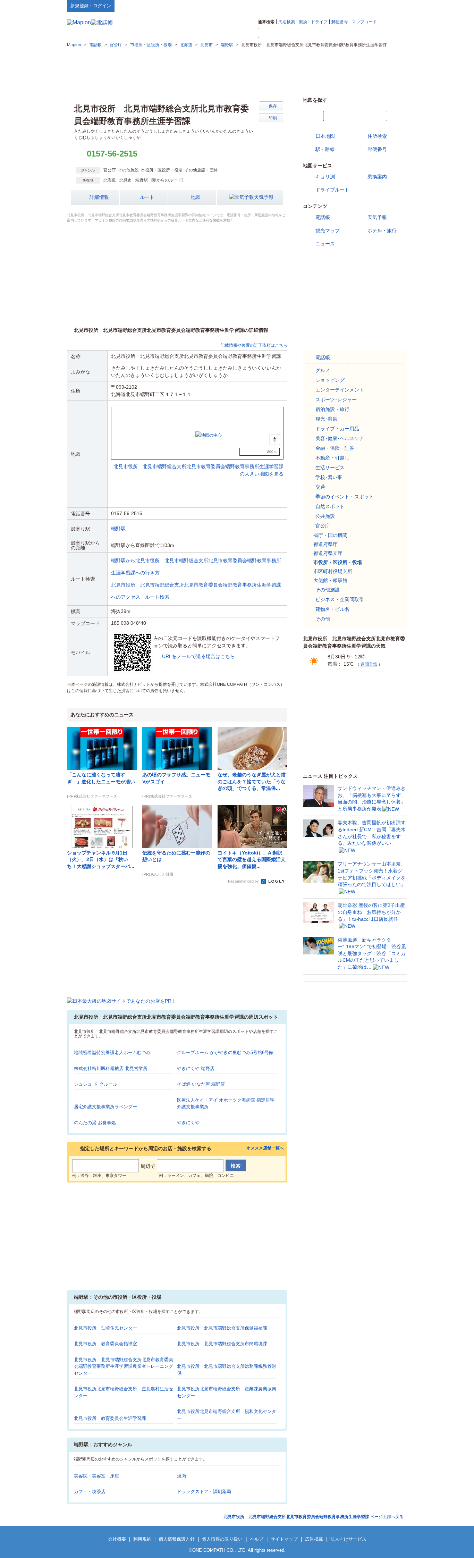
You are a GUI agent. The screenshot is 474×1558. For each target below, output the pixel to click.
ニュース (325, 243)
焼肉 (181, 1476)
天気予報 (263, 197)
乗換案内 (377, 176)
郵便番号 (339, 21)
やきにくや (188, 1122)
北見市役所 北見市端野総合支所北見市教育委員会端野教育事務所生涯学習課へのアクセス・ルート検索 (196, 591)
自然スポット (330, 506)
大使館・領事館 (330, 580)
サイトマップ (395, 5)
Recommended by (244, 881)
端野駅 (141, 180)
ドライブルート (332, 190)
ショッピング (330, 380)
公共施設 (325, 516)
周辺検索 (286, 21)
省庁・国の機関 (330, 535)
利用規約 (142, 1539)
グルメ (322, 370)
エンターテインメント (339, 390)
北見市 (125, 180)
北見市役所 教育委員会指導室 (105, 1343)
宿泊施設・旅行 (332, 409)
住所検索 (377, 136)
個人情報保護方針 (177, 1539)
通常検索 (266, 21)
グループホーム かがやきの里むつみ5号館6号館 (225, 1052)
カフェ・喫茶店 (89, 1491)
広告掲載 (314, 1539)
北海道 (109, 180)
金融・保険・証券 (334, 448)
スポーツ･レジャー (336, 399)
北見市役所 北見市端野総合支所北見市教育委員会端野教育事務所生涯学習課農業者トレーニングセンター (123, 1366)
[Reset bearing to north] (275, 440)
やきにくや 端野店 (195, 1068)
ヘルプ (374, 5)
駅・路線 (325, 149)
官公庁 (109, 170)
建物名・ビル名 (332, 609)
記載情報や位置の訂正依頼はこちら (254, 345)
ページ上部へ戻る (313, 1516)
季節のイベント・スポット (344, 496)
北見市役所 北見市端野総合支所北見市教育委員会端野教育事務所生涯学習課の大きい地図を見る (198, 463)
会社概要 (117, 1539)
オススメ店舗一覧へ (265, 1148)
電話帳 (322, 217)
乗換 (303, 21)
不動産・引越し (332, 458)
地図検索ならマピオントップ (339, 5)
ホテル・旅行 (382, 230)
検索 (396, 33)
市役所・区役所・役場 (162, 170)
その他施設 (128, 170)
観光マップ (327, 230)
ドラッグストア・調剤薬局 (204, 1491)
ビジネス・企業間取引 (339, 599)
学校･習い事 (328, 477)
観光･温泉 (326, 419)
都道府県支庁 (327, 553)
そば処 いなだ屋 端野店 (201, 1084)
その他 (322, 619)
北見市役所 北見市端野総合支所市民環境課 (222, 1343)
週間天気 (369, 664)
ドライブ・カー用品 (337, 428)
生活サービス (330, 467)
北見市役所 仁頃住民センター (105, 1328)
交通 (320, 487)
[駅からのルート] (167, 180)
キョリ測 (325, 176)
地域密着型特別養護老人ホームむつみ (112, 1052)
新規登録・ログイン (90, 5)
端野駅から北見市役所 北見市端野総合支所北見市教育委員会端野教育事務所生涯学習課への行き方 (196, 566)
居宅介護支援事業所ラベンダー (105, 1106)
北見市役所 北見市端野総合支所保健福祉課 (222, 1328)
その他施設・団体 (201, 170)
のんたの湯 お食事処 (95, 1122)
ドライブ (319, 21)
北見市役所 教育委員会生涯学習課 (110, 1418)
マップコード (364, 21)
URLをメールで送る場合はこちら (198, 656)
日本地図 (325, 136)
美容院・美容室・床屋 (96, 1476)
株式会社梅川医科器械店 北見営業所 (110, 1068)
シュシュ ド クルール (95, 1084)
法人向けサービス (348, 1539)
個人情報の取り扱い (222, 1539)
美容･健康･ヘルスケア (339, 438)
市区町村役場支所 (332, 571)
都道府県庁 (325, 544)
